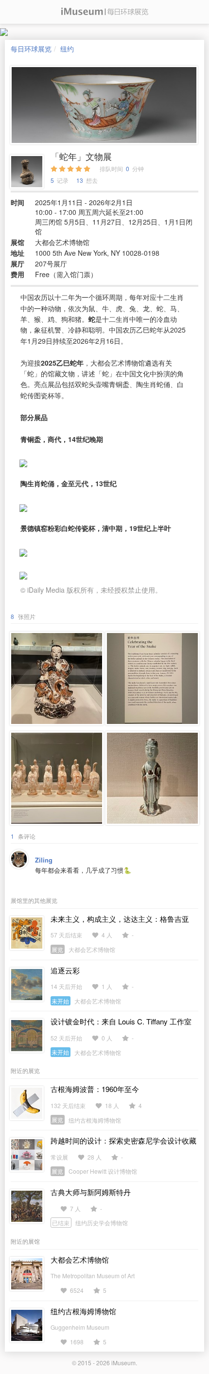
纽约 (67, 48)
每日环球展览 (31, 48)
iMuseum (123, 1362)
